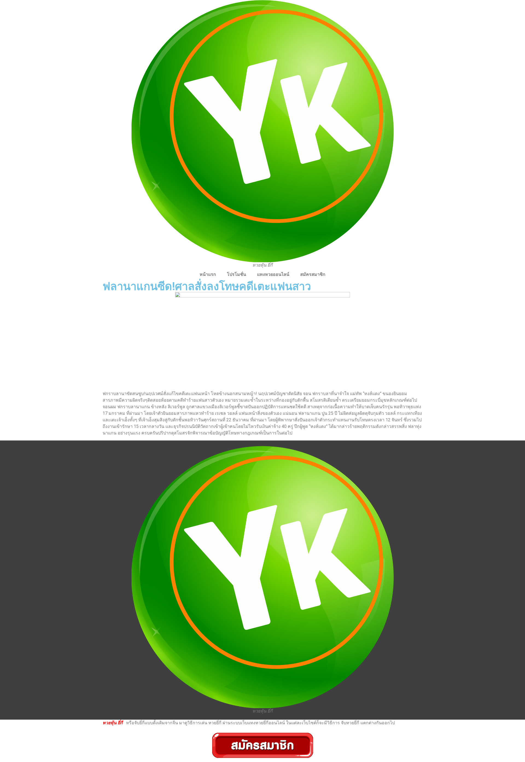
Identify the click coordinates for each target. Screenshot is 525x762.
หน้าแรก (208, 274)
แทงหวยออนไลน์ (273, 274)
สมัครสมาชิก (312, 274)
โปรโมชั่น (236, 274)
